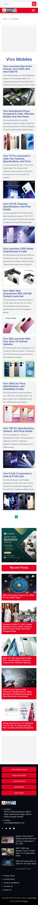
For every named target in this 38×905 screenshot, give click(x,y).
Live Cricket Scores (19, 769)
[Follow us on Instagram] (10, 828)
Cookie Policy (9, 879)
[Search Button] (34, 4)
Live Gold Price (19, 781)
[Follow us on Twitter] (6, 828)
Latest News (19, 787)
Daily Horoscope (19, 775)
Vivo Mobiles (14, 19)
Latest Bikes (19, 793)
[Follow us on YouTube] (14, 828)
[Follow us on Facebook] (3, 828)
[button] (33, 10)
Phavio (25, 901)
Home (5, 19)
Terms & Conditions (11, 883)
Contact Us (8, 886)
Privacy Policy (9, 876)
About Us (7, 890)
